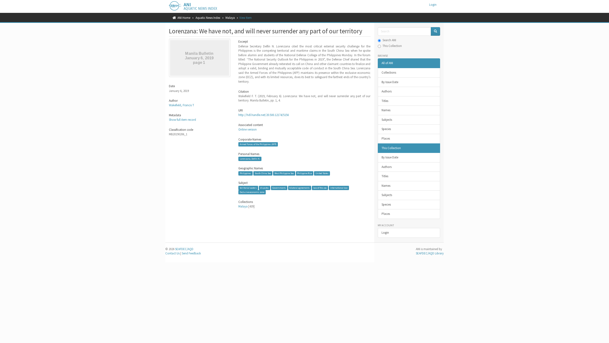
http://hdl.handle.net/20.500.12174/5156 (263, 115)
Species (386, 129)
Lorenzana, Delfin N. (250, 158)
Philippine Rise (304, 173)
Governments (279, 187)
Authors (387, 91)
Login (385, 233)
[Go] (435, 31)
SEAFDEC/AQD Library (430, 253)
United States (322, 173)
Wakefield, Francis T (181, 105)
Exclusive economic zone (252, 192)
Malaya (230, 18)
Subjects (387, 120)
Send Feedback (191, 253)
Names (386, 110)
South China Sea (263, 173)
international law (339, 187)
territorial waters (248, 187)
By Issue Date (390, 82)
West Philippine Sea (284, 173)
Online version (247, 129)
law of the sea (320, 187)
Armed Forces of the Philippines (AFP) (258, 144)
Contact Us (172, 253)
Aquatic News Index (208, 18)
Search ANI (389, 40)
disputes (264, 187)
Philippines (245, 173)
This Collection (392, 46)
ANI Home (183, 18)
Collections (389, 73)
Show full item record (182, 120)
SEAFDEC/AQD (184, 249)
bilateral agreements (299, 187)
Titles (385, 101)
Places (386, 138)
